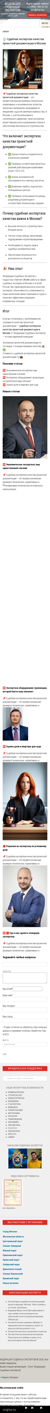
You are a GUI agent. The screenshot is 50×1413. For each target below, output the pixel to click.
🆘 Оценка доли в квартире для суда (20, 384)
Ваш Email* (8, 988)
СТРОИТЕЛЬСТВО (15, 1095)
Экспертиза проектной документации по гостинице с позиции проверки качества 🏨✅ (24, 346)
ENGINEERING (13, 1101)
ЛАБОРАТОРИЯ (14, 1131)
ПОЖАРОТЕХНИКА (15, 1110)
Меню (45, 23)
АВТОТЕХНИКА (14, 1113)
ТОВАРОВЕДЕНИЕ (15, 1119)
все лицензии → (10, 1208)
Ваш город (8, 1016)
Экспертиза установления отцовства (31, 1331)
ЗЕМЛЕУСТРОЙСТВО (16, 1098)
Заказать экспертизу (37, 15)
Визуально (5, 971)
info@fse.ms (37, 10)
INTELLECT (12, 1134)
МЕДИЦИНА (13, 1107)
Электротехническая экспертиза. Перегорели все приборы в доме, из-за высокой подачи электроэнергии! (25, 1337)
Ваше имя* (8, 995)
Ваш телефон (9, 1005)
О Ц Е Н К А (12, 1128)
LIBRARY (6, 32)
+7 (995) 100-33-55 (37, 6)
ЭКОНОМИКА (13, 1122)
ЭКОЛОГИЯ (12, 1116)
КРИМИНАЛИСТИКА (16, 1092)
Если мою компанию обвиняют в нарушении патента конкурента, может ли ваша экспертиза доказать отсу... (25, 1325)
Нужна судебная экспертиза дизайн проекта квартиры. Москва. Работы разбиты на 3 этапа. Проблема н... (27, 1304)
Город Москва (10, 1231)
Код (9, 971)
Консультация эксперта (25, 1292)
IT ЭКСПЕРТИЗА (14, 1104)
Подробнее (29, 1405)
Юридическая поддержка (25, 1068)
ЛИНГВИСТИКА (14, 1125)
